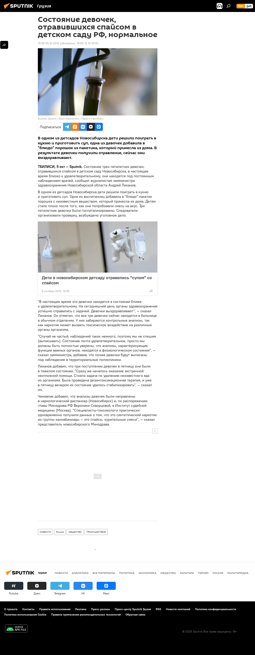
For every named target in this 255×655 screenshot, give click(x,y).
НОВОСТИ (45, 531)
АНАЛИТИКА (80, 573)
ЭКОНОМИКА (147, 573)
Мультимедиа (237, 573)
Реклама (80, 609)
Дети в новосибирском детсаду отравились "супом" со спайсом (97, 280)
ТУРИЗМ (203, 573)
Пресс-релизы (100, 609)
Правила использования (55, 609)
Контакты (28, 609)
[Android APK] (16, 628)
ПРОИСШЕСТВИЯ (96, 531)
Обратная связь (135, 614)
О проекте (11, 609)
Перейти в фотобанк (92, 118)
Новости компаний (178, 609)
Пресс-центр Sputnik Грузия (133, 609)
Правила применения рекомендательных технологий (86, 614)
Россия (60, 531)
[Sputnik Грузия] (19, 9)
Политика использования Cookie (25, 614)
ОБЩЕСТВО (75, 531)
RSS (158, 609)
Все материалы (104, 573)
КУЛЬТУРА (187, 573)
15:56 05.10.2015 (48, 43)
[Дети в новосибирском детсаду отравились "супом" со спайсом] (97, 247)
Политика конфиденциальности (215, 609)
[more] (151, 291)
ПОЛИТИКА (126, 573)
